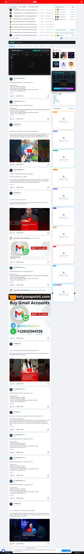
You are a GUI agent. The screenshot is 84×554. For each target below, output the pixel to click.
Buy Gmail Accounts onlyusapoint (22, 238)
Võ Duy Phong (62, 16)
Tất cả (12, 46)
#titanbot (55, 95)
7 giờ (14, 459)
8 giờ (14, 482)
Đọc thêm (11, 93)
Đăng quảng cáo (71, 108)
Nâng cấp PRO (63, 88)
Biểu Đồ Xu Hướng (36, 50)
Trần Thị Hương (62, 9)
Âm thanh (43, 46)
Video (35, 46)
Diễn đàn (17, 38)
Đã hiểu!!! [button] (64, 550)
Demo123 (61, 35)
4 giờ (14, 239)
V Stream (16, 124)
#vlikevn (54, 97)
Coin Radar (16, 411)
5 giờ (14, 390)
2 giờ (14, 171)
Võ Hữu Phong (62, 12)
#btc (54, 103)
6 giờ (14, 436)
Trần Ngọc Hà (62, 14)
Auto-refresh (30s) (65, 38)
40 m (14, 80)
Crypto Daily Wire (18, 169)
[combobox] (20, 2)
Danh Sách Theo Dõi (45, 50)
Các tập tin (52, 46)
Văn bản (20, 46)
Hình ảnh (28, 46)
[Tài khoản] (81, 2)
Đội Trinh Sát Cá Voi (18, 78)
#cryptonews (55, 99)
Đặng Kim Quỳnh (62, 19)
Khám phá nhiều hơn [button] (17, 551)
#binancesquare (56, 101)
